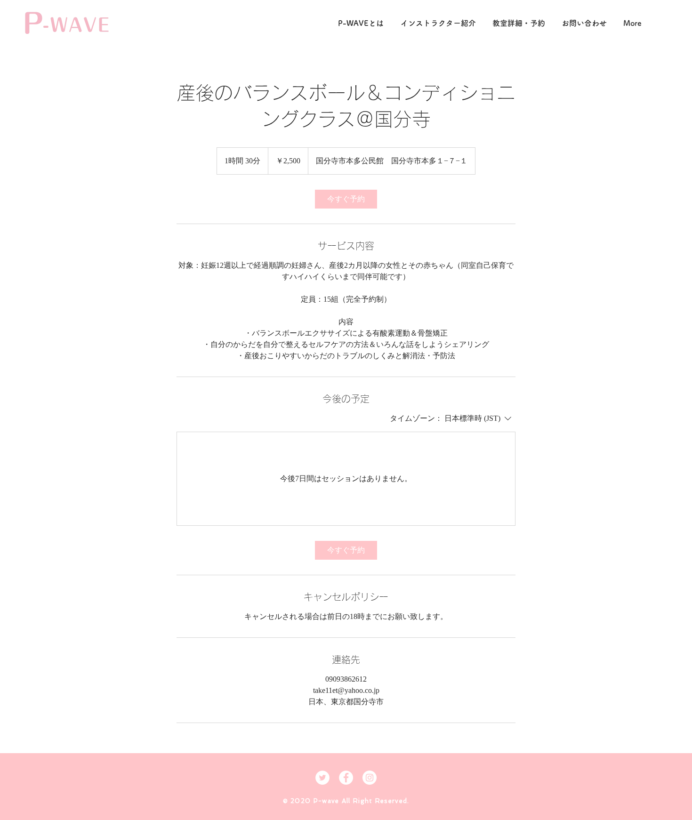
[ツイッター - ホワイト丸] (322, 778)
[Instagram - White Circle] (369, 778)
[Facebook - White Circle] (346, 778)
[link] (346, 199)
